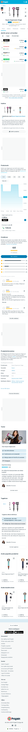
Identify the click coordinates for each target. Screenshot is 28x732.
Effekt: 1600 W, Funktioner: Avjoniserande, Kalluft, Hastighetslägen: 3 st (14, 25)
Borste (20, 382)
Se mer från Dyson (5, 388)
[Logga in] (26, 2)
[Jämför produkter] (25, 16)
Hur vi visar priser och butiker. (16, 97)
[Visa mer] (2, 41)
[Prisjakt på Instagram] (15, 725)
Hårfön (4, 5)
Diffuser (13, 381)
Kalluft (20, 378)
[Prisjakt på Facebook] (12, 725)
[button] (3, 12)
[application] (14, 198)
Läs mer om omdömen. (11, 244)
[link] (14, 120)
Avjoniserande (15, 378)
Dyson (13, 368)
